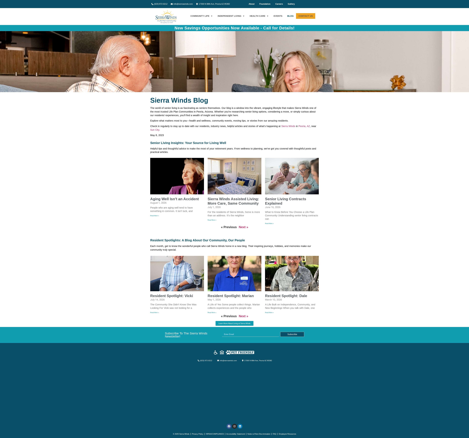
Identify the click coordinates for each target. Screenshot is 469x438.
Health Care (257, 16)
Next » (243, 227)
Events (278, 16)
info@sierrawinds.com (183, 4)
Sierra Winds (288, 126)
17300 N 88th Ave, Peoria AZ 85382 (214, 4)
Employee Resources (287, 434)
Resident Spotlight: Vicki (171, 296)
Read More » (154, 216)
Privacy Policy (197, 434)
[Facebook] (229, 426)
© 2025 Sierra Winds (181, 434)
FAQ (274, 434)
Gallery (291, 4)
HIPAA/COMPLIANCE (215, 434)
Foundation (264, 4)
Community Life (199, 16)
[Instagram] (234, 426)
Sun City (154, 129)
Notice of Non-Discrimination (258, 434)
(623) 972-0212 (160, 4)
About (252, 4)
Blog (290, 16)
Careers (279, 4)
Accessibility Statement (235, 434)
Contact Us (305, 16)
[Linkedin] (240, 426)
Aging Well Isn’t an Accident (174, 199)
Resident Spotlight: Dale (286, 296)
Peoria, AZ (304, 126)
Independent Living (229, 16)
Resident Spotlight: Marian (231, 296)
